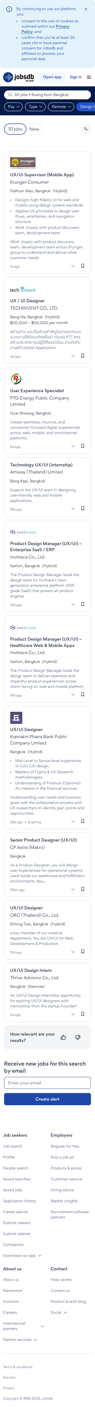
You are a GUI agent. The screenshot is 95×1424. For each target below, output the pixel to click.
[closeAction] (86, 9)
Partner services (17, 1339)
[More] (73, 266)
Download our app (19, 1255)
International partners (14, 1326)
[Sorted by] (86, 129)
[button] (86, 129)
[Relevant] (63, 1037)
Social (56, 1312)
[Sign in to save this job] (83, 266)
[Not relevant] (77, 1037)
